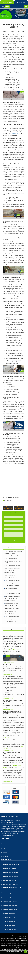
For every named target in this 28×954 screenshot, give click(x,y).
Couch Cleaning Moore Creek (12, 593)
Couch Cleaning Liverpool (9, 913)
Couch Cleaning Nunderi (11, 558)
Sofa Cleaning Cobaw (10, 575)
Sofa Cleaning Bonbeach (11, 605)
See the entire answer (8, 662)
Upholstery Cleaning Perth (9, 880)
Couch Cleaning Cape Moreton (12, 583)
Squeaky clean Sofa (5, 824)
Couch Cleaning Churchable (12, 585)
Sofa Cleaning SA (8, 500)
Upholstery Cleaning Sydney (10, 868)
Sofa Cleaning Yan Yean (11, 588)
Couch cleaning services (15, 649)
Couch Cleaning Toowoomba (10, 909)
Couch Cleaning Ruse (10, 611)
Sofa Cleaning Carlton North (12, 608)
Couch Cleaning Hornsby (9, 921)
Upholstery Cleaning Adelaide (10, 884)
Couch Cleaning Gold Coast (9, 893)
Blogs (4, 848)
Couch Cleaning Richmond (9, 925)
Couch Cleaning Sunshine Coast (11, 897)
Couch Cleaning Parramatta (10, 901)
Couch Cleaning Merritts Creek (12, 565)
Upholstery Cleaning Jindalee (12, 555)
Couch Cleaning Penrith (9, 917)
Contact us (5, 856)
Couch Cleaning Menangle (11, 613)
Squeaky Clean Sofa (11, 949)
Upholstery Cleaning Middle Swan (13, 591)
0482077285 (22, 2)
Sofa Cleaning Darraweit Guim (12, 596)
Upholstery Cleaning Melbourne (11, 864)
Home (4, 844)
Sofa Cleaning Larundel (10, 619)
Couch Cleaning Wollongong (10, 905)
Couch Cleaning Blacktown (9, 929)
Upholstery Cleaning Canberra (10, 876)
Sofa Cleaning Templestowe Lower (13, 568)
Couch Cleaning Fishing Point (12, 580)
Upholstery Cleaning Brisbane (10, 872)
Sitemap (5, 852)
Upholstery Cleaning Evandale (19, 507)
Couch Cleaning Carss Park (11, 577)
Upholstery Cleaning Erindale (8, 507)
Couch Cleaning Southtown (12, 616)
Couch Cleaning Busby (10, 621)
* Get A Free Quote (7, 2)
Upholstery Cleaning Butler (12, 603)
